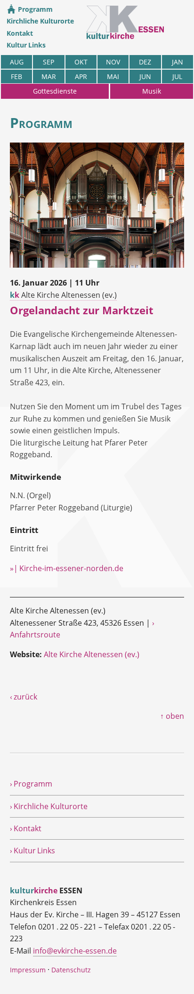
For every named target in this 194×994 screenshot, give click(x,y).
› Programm (31, 784)
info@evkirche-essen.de (75, 951)
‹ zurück (23, 697)
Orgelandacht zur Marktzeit (82, 310)
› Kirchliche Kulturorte (49, 806)
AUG (17, 61)
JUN (145, 76)
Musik (151, 91)
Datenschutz (71, 969)
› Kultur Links (32, 850)
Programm (34, 9)
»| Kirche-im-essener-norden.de (66, 568)
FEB (16, 76)
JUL (177, 76)
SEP (48, 61)
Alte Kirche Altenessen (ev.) (63, 295)
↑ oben (172, 716)
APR (81, 76)
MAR (48, 76)
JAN (177, 61)
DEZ (145, 61)
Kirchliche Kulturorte (40, 20)
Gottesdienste (55, 91)
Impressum (28, 969)
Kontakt (20, 33)
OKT (81, 61)
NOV (113, 61)
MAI (113, 76)
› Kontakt (25, 828)
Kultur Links (26, 44)
